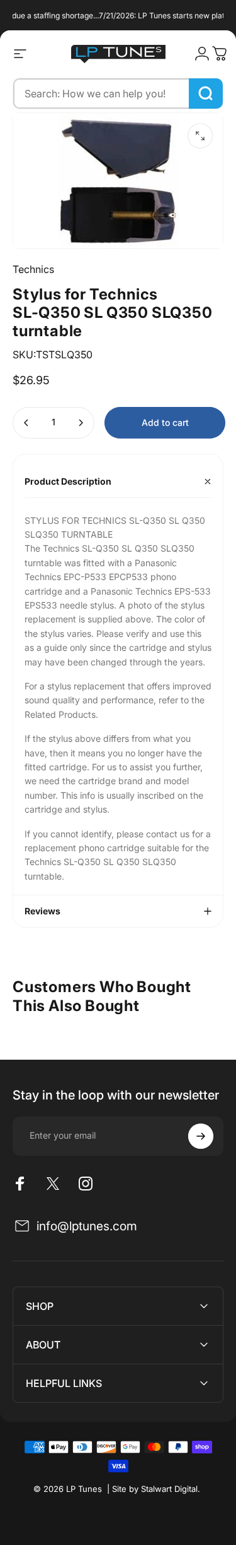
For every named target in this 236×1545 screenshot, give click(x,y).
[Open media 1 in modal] (200, 135)
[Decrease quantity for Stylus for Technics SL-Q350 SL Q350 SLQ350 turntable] (26, 423)
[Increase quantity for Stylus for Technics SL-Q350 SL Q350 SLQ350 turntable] (80, 423)
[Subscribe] (200, 1136)
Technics (33, 269)
